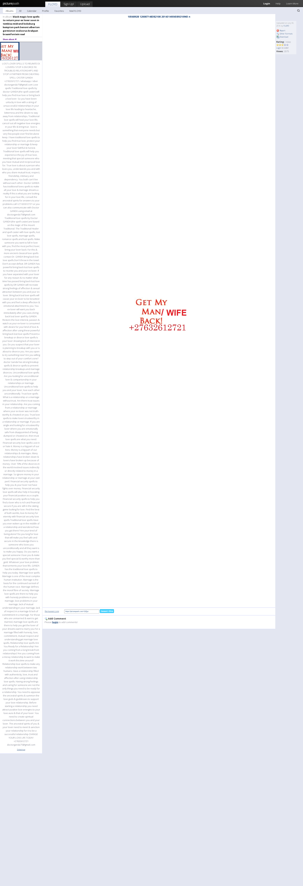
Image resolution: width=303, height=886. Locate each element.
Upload (85, 4)
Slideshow (21, 749)
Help (278, 3)
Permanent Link (52, 611)
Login (266, 3)
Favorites (59, 10)
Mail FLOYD (75, 10)
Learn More (292, 3)
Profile (45, 10)
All (20, 10)
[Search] (298, 10)
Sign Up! (69, 4)
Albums (9, 10)
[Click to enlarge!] (159, 313)
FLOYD (52, 4)
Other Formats (285, 33)
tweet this (107, 611)
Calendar (31, 10)
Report (282, 30)
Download (283, 36)
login (55, 622)
